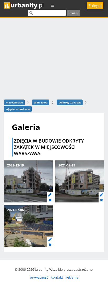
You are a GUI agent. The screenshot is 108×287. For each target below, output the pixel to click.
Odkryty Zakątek (70, 102)
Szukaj (73, 13)
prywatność (39, 277)
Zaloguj (95, 5)
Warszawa (40, 102)
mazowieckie (14, 102)
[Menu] (52, 5)
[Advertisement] (54, 58)
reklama (72, 277)
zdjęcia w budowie (18, 109)
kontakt (57, 277)
